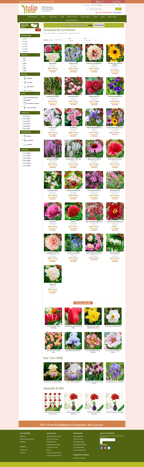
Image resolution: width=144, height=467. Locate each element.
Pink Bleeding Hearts (115, 190)
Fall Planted (32, 17)
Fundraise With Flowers (54, 455)
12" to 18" (25, 41)
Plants (95, 17)
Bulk (62, 17)
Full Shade (29, 144)
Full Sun (29, 136)
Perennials (53, 17)
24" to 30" (25, 46)
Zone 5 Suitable (27, 160)
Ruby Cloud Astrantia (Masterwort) (94, 221)
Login (119, 5)
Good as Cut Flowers (31, 107)
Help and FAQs (51, 442)
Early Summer (30, 86)
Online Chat (23, 450)
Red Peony (73, 221)
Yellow (25, 70)
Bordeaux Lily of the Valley (52, 96)
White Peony (53, 284)
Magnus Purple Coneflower (94, 159)
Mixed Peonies (52, 63)
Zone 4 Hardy (26, 121)
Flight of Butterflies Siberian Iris (94, 127)
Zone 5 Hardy (26, 123)
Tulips (42, 17)
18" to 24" (25, 44)
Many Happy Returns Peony (115, 159)
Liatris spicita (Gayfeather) (52, 159)
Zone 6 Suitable (27, 163)
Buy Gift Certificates (79, 458)
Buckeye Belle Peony (94, 96)
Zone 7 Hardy (26, 128)
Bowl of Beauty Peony (73, 96)
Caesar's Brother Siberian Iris (115, 96)
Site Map (22, 442)
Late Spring (29, 82)
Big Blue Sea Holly (73, 63)
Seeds (102, 17)
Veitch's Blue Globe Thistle (73, 253)
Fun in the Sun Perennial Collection (114, 127)
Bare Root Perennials (73, 33)
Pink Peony (52, 221)
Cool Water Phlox (53, 127)
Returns (49, 450)
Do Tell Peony (73, 127)
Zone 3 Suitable (27, 155)
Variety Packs (71, 17)
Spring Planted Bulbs (63, 33)
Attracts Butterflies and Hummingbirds (30, 99)
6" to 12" (25, 39)
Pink (24, 60)
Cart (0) (101, 2)
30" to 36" (25, 49)
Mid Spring (29, 78)
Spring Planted (71, 20)
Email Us (22, 453)
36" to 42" (25, 51)
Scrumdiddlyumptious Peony (53, 253)
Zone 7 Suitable (27, 165)
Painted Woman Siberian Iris (73, 190)
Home (45, 33)
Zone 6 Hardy (26, 126)
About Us (23, 436)
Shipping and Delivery (53, 445)
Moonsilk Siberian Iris (53, 190)
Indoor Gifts (112, 17)
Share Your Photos (52, 439)
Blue (24, 58)
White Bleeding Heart (115, 253)
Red (24, 65)
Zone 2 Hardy (26, 116)
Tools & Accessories (79, 450)
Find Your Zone (78, 439)
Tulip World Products (52, 33)
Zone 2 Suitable (27, 153)
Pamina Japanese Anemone (94, 190)
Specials (86, 5)
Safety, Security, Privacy (54, 453)
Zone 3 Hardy (26, 118)
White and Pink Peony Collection (94, 253)
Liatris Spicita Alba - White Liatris (73, 159)
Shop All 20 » (117, 12)
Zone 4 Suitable (27, 158)
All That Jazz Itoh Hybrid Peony (94, 63)
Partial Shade (30, 140)
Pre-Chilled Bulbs (78, 447)
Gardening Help (78, 436)
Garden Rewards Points (54, 436)
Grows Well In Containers (33, 103)
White (24, 68)
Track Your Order (109, 5)
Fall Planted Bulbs (78, 442)
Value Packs (85, 17)
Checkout (116, 2)
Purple (24, 63)
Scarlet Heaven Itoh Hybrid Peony (115, 221)
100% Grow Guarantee (27, 439)
